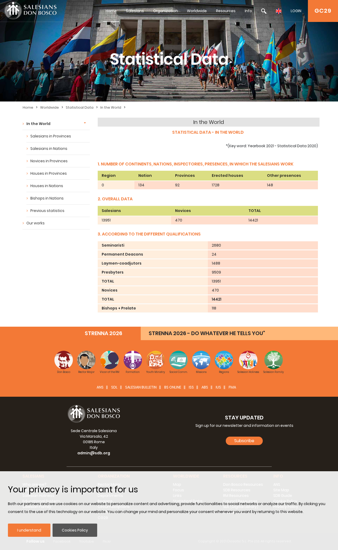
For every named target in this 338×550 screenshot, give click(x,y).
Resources (226, 10)
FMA (232, 387)
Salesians (135, 10)
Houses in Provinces (48, 173)
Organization (165, 10)
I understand (29, 530)
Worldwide (197, 10)
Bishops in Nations (47, 198)
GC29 (322, 11)
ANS (100, 387)
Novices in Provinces (49, 161)
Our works (35, 223)
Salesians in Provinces (50, 136)
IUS (218, 387)
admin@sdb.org (93, 453)
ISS (191, 387)
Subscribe (244, 441)
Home (111, 10)
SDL (114, 387)
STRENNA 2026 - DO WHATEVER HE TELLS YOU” (207, 333)
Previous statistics (47, 210)
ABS (204, 387)
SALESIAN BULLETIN (141, 387)
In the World (110, 107)
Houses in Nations (46, 185)
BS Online (172, 387)
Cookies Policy (75, 530)
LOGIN (296, 10)
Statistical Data (79, 107)
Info (248, 10)
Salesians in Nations (48, 148)
